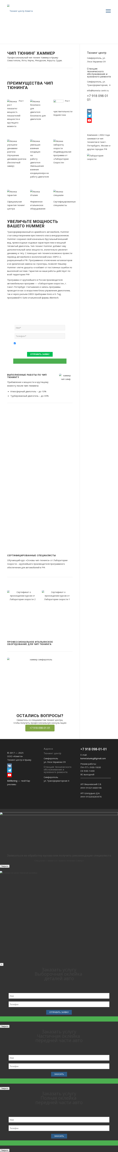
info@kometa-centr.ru (98, 90)
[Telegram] (99, 116)
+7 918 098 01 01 (97, 97)
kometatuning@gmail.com (93, 758)
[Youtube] (99, 120)
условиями (31, 343)
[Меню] (107, 10)
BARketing (12, 780)
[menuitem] (107, 10)
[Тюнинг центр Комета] (21, 10)
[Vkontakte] (99, 111)
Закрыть (4, 866)
